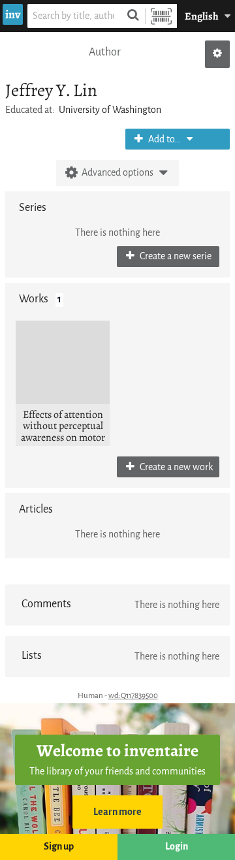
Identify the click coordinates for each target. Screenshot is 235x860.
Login (176, 846)
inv (12, 14)
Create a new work (175, 467)
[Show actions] (217, 54)
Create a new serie (175, 256)
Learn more (117, 812)
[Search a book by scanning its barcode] (161, 16)
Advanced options (117, 173)
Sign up (59, 846)
